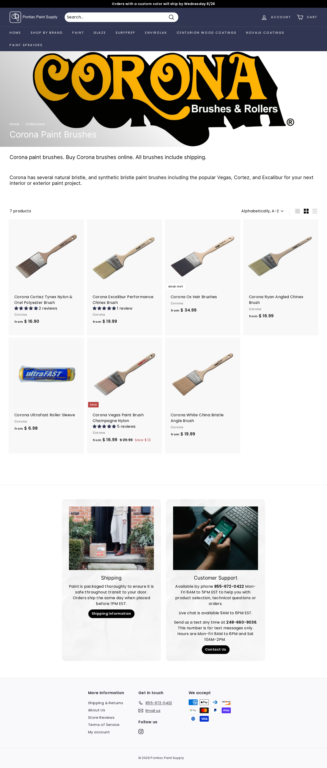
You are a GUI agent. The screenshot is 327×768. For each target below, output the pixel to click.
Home (15, 32)
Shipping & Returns (105, 702)
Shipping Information (111, 613)
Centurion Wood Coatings (207, 32)
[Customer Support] (215, 538)
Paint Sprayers (26, 45)
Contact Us (215, 649)
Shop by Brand (47, 32)
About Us (96, 710)
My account (99, 732)
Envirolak (156, 32)
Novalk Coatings (265, 32)
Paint (78, 32)
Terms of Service (103, 724)
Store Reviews (101, 717)
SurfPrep (125, 32)
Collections (35, 124)
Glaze (100, 32)
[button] (26, 308)
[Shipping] (111, 538)
